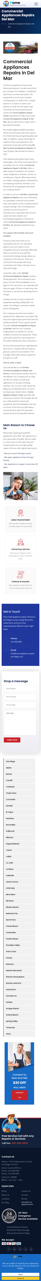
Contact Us (26, 1191)
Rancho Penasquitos (15, 977)
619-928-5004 (13, 1173)
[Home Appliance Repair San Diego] (18, 4)
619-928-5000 (16, 642)
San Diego (10, 761)
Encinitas (10, 818)
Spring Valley (12, 1021)
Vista (8, 1034)
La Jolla (9, 863)
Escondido (10, 825)
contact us (20, 1095)
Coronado (10, 799)
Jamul (9, 850)
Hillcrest (9, 837)
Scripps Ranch (12, 1008)
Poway (9, 958)
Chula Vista (11, 793)
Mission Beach (12, 907)
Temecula (10, 1027)
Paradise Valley (13, 945)
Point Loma (11, 951)
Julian (8, 856)
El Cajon (9, 812)
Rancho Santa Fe (13, 983)
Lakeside (10, 875)
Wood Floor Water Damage (18, 1230)
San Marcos (11, 996)
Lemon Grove (12, 882)
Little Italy (10, 888)
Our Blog (5, 1202)
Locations (6, 1199)
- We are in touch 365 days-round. (17, 453)
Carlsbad (10, 787)
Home (4, 1191)
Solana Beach (12, 1015)
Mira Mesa (10, 894)
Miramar (10, 901)
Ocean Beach (12, 926)
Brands (24, 1199)
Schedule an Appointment (27, 1203)
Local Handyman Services (17, 1227)
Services (24, 1195)
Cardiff (9, 780)
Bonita (9, 774)
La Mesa (9, 869)
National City (12, 913)
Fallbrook (10, 831)
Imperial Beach (12, 844)
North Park (11, 920)
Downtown (11, 989)
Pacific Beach (12, 939)
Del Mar (9, 806)
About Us (5, 1195)
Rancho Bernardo (14, 970)
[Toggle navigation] (36, 4)
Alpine (8, 768)
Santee (9, 1002)
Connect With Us (14, 1168)
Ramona (10, 964)
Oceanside (11, 932)
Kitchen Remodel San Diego (18, 1233)
